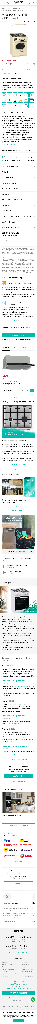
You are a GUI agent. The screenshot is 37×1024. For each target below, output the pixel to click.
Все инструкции (12, 73)
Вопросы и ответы (28, 967)
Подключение (6, 967)
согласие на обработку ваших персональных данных (18, 1014)
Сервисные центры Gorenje (11, 974)
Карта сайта (18, 1003)
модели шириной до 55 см (23, 686)
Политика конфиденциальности (18, 998)
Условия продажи (8, 969)
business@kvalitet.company (18, 988)
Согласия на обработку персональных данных (21, 1017)
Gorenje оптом (7, 962)
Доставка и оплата (8, 964)
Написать (18, 883)
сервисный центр (9, 754)
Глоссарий (25, 964)
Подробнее (18, 862)
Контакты (5, 976)
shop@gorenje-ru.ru (18, 984)
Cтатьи (24, 962)
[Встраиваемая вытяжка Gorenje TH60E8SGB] (18, 362)
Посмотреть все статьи (18, 511)
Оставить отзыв (18, 335)
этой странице (15, 723)
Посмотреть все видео (18, 825)
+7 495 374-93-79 (18, 937)
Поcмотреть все (18, 781)
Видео (24, 974)
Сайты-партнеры (27, 976)
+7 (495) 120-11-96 (18, 876)
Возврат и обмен (28, 969)
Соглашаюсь (18, 1021)
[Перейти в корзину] (34, 3)
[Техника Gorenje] (18, 3)
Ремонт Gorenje (27, 971)
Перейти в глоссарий (18, 464)
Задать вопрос (18, 776)
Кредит (4, 971)
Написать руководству (18, 993)
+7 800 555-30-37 (18, 946)
